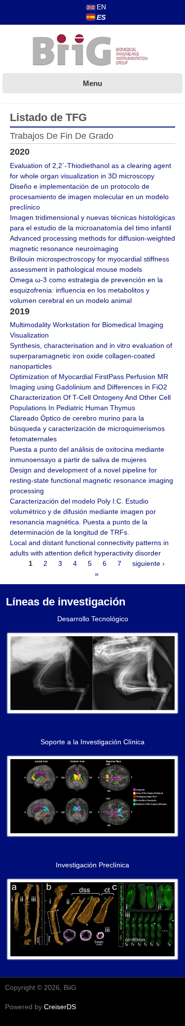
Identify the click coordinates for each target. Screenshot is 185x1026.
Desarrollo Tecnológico (92, 619)
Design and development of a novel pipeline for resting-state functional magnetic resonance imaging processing (91, 480)
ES (100, 17)
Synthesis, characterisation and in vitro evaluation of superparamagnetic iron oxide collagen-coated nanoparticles (91, 356)
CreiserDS (60, 1007)
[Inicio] (92, 50)
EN (100, 7)
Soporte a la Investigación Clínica (92, 742)
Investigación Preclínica (92, 865)
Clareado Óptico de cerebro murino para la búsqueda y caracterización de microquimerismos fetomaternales (87, 428)
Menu (92, 83)
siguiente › (148, 563)
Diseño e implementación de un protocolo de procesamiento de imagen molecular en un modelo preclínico (89, 196)
